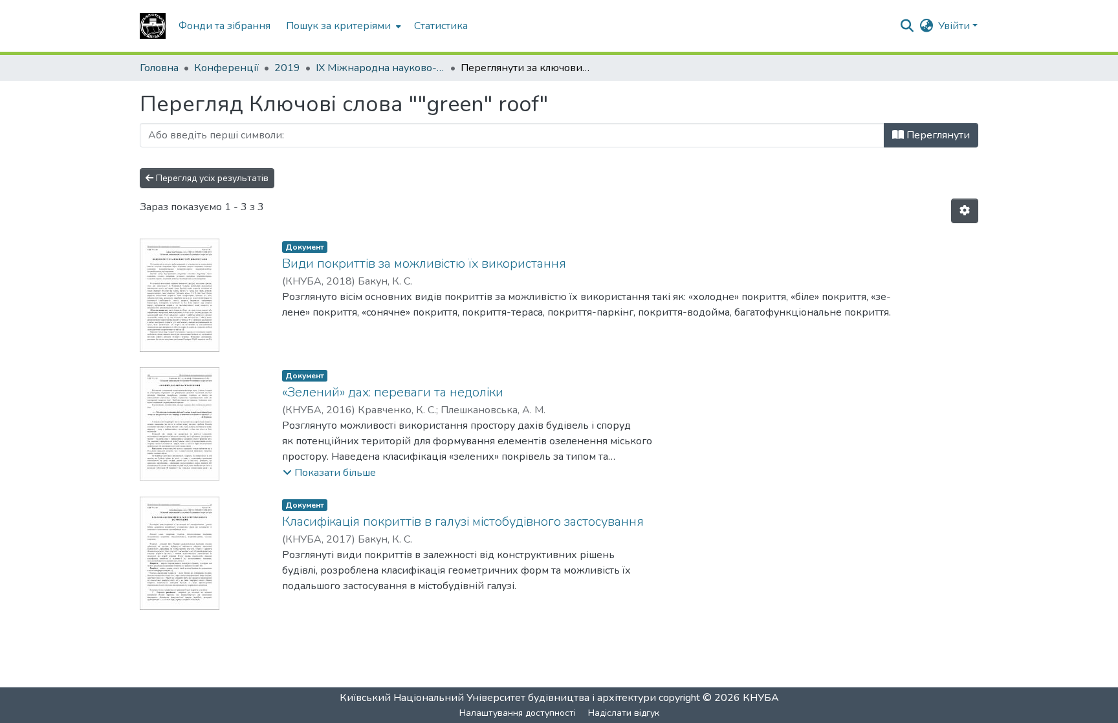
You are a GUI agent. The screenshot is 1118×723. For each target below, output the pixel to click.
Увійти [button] (955, 26)
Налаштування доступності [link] (517, 713)
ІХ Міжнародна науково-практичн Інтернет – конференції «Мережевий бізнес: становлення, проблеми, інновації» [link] (380, 68)
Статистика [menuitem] (441, 26)
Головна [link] (159, 68)
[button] (153, 26)
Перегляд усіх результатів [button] (211, 178)
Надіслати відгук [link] (623, 713)
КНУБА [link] (761, 698)
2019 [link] (287, 68)
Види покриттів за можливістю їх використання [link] (424, 263)
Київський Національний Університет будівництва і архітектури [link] (498, 698)
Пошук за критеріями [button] (338, 26)
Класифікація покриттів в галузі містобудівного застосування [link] (463, 521)
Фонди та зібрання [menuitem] (224, 26)
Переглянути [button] (937, 135)
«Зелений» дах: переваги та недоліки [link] (392, 392)
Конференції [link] (226, 68)
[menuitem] (342, 26)
